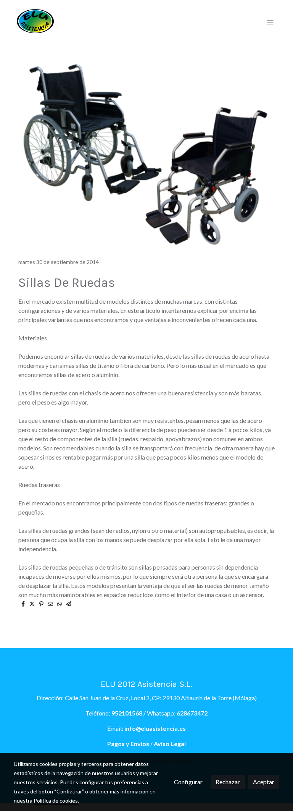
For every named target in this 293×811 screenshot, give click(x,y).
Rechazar (228, 781)
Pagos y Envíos (128, 743)
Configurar (188, 781)
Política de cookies (56, 800)
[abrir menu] (270, 22)
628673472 (192, 713)
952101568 (126, 713)
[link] (35, 22)
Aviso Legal (169, 743)
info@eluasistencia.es (155, 728)
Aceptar (263, 781)
